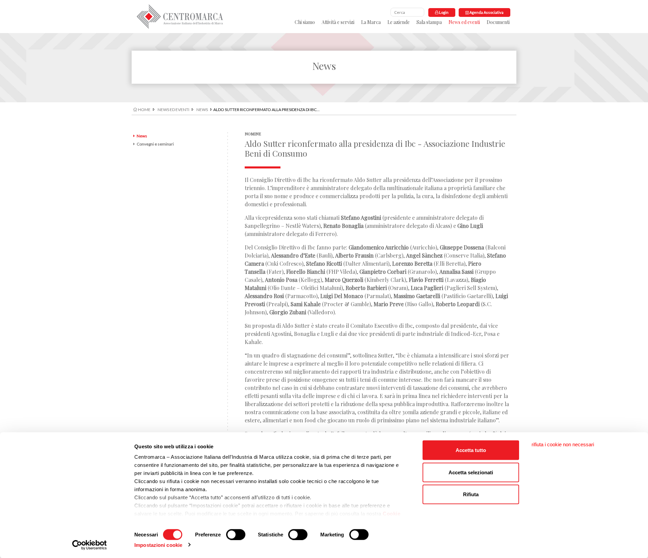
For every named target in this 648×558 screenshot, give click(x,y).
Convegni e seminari (155, 144)
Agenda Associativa (486, 12)
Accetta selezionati (471, 472)
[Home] (180, 16)
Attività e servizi (338, 22)
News (202, 109)
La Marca (371, 22)
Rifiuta (471, 494)
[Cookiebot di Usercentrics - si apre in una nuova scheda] (89, 545)
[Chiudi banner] (563, 445)
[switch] (235, 534)
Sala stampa (429, 22)
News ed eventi (464, 22)
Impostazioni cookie (158, 545)
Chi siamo (305, 22)
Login (443, 12)
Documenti (498, 22)
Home (144, 109)
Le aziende (398, 22)
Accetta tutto (471, 450)
